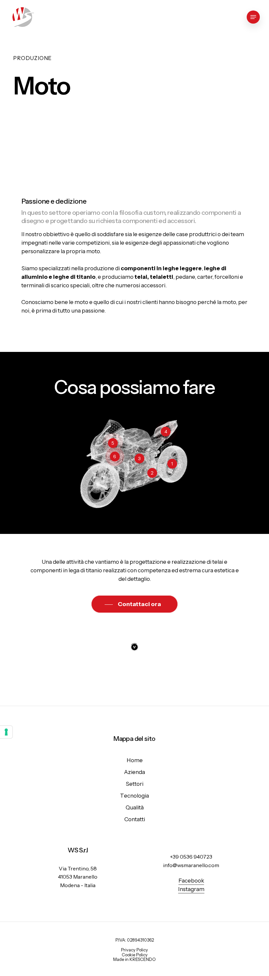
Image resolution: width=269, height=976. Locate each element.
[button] (253, 17)
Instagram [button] (191, 889)
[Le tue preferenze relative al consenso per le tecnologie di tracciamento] (6, 732)
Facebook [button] (191, 880)
